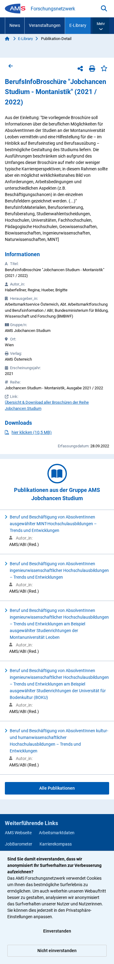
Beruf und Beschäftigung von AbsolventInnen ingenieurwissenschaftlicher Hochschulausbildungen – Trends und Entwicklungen (59, 570)
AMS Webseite (18, 832)
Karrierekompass (56, 844)
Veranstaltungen (44, 25)
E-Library (77, 25)
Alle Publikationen (57, 788)
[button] (100, 25)
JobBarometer (18, 844)
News (14, 25)
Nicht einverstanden (57, 950)
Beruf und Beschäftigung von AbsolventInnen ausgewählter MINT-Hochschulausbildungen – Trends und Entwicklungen (53, 524)
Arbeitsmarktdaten (56, 832)
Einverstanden (57, 931)
